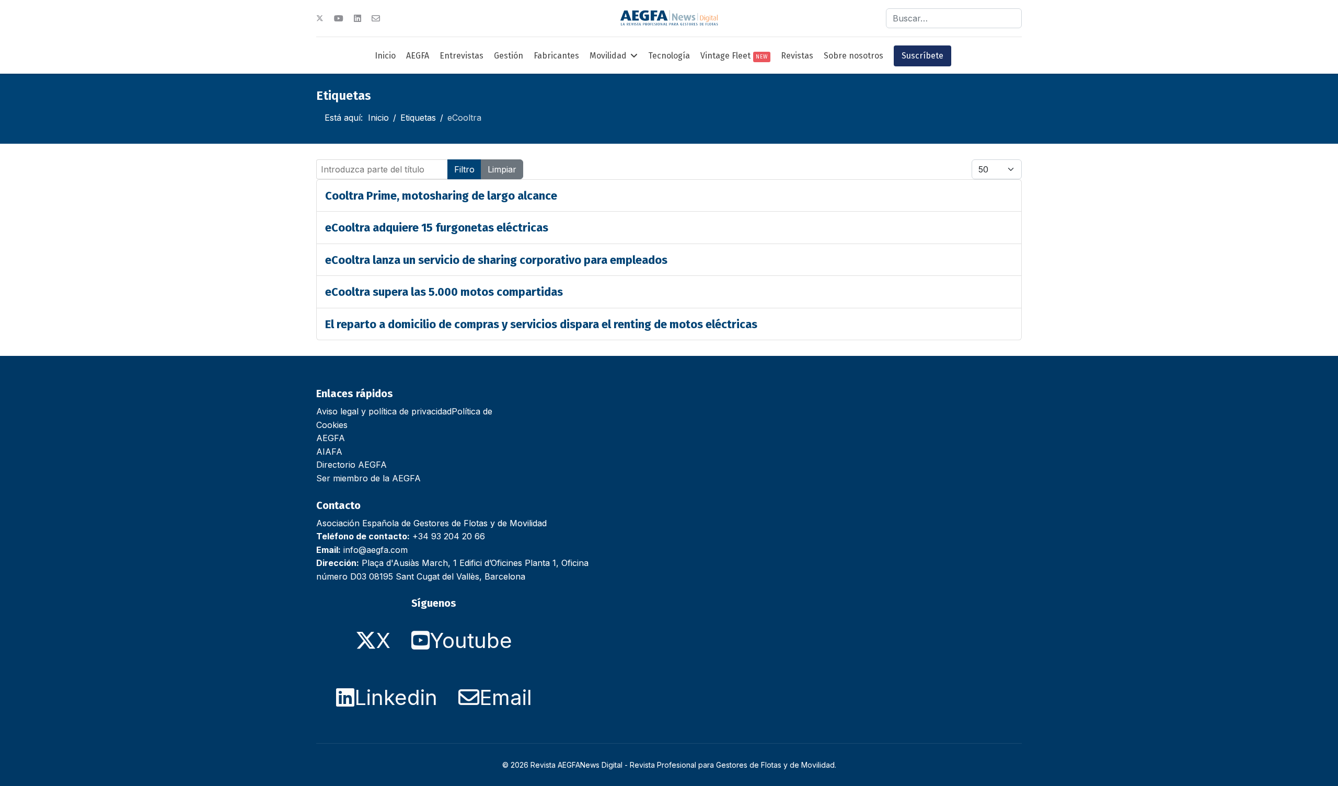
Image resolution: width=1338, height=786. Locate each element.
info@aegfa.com (375, 550)
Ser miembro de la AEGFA (368, 478)
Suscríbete (922, 56)
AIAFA (329, 451)
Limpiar (502, 169)
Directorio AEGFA (351, 464)
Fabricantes (556, 56)
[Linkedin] (357, 18)
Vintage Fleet (734, 56)
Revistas (797, 56)
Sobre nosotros (853, 56)
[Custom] (376, 18)
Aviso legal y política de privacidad (384, 411)
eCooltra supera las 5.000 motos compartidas (444, 292)
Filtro (464, 169)
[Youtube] (338, 18)
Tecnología (669, 56)
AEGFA (417, 56)
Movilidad (608, 56)
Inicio (385, 56)
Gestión (508, 56)
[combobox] (954, 18)
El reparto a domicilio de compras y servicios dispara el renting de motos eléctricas (541, 324)
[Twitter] (320, 18)
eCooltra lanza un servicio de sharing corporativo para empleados (496, 260)
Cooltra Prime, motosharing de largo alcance (441, 196)
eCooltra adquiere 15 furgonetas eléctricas (436, 228)
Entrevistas (461, 56)
